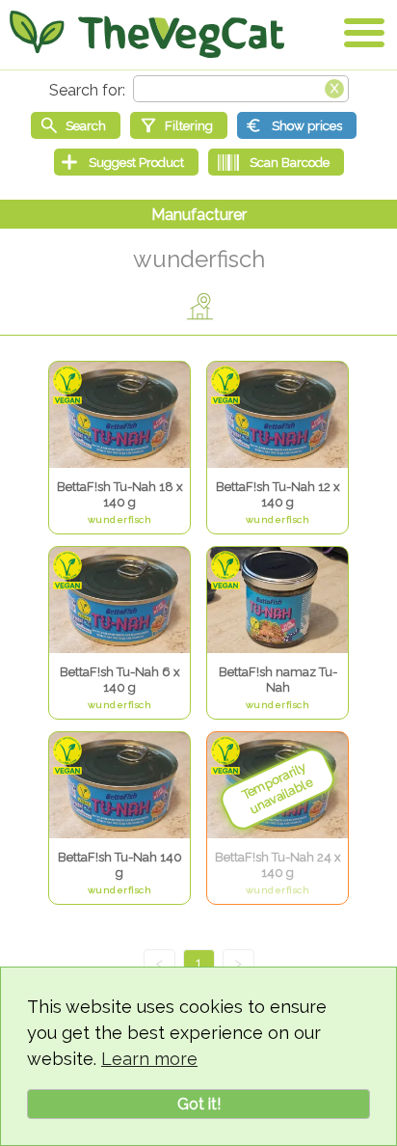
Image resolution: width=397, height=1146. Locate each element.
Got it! (199, 1104)
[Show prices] (297, 125)
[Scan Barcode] (276, 162)
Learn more (149, 1059)
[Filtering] (178, 125)
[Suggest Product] (126, 162)
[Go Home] (147, 34)
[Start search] (75, 125)
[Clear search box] (334, 86)
